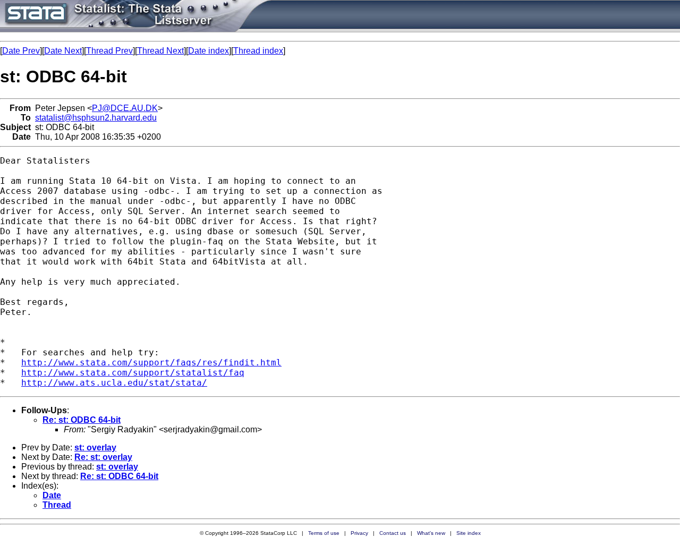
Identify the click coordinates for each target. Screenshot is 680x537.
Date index (208, 50)
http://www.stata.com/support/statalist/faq (132, 373)
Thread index (258, 50)
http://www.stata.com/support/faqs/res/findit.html (151, 362)
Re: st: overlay (103, 457)
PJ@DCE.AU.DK (125, 108)
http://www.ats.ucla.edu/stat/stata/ (114, 383)
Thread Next (160, 50)
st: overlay (95, 447)
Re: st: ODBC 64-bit (81, 419)
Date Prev (21, 50)
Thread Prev (109, 50)
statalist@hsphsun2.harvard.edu (96, 117)
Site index (468, 533)
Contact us (392, 533)
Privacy (359, 533)
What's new (431, 533)
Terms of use (323, 533)
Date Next (63, 50)
